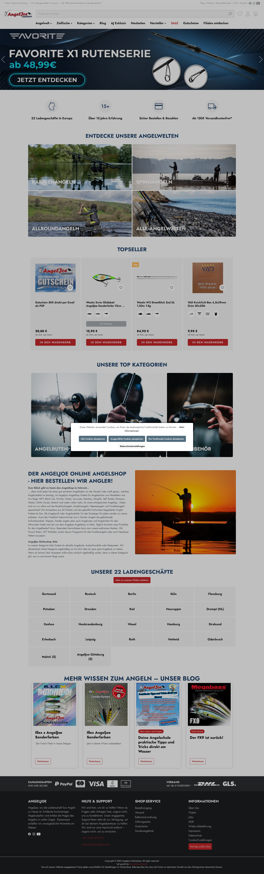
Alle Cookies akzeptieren (93, 438)
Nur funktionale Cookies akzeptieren (166, 438)
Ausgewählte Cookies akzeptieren (126, 438)
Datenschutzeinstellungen (132, 446)
